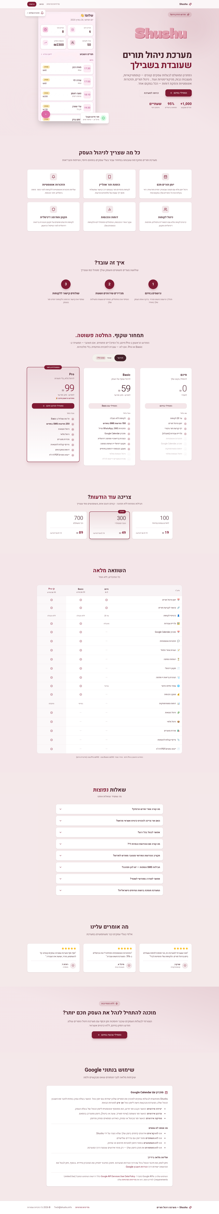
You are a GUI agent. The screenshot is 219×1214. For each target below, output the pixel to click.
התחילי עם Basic (109, 405)
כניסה (41, 4)
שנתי (104, 357)
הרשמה (32, 4)
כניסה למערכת (151, 93)
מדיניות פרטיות (53, 4)
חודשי (120, 357)
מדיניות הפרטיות (129, 1179)
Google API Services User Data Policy (118, 1176)
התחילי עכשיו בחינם (111, 1035)
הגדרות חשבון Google (137, 1167)
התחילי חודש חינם (54, 405)
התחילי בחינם (180, 93)
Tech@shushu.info (63, 1207)
